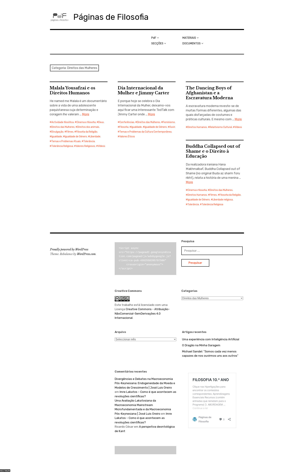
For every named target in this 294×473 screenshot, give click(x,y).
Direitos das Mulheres (63, 127)
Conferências (126, 122)
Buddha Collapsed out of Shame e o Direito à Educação (213, 151)
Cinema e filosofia (86, 122)
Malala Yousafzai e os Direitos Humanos (72, 90)
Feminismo (169, 122)
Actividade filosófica (62, 122)
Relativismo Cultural (221, 127)
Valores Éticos (127, 136)
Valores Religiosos (85, 146)
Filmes (69, 131)
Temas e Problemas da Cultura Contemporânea (145, 131)
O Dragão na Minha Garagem (201, 345)
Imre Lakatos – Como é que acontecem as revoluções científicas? (143, 418)
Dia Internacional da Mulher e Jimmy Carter (143, 90)
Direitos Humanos (197, 127)
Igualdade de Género (76, 136)
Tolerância (89, 141)
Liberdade (95, 136)
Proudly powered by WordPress (69, 249)
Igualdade (56, 136)
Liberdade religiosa (223, 199)
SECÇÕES (157, 43)
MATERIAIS (189, 37)
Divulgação (57, 131)
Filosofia (123, 127)
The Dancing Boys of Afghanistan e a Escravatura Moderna (209, 92)
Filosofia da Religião (86, 131)
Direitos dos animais (88, 127)
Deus (101, 122)
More (85, 114)
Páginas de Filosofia (111, 17)
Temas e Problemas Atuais (66, 141)
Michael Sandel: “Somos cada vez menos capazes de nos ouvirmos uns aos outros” (210, 354)
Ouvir (172, 127)
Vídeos (101, 146)
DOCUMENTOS (191, 43)
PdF (153, 37)
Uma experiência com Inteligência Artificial (210, 339)
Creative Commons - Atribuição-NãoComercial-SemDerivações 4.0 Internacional (142, 313)
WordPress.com (86, 254)
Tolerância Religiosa (62, 146)
